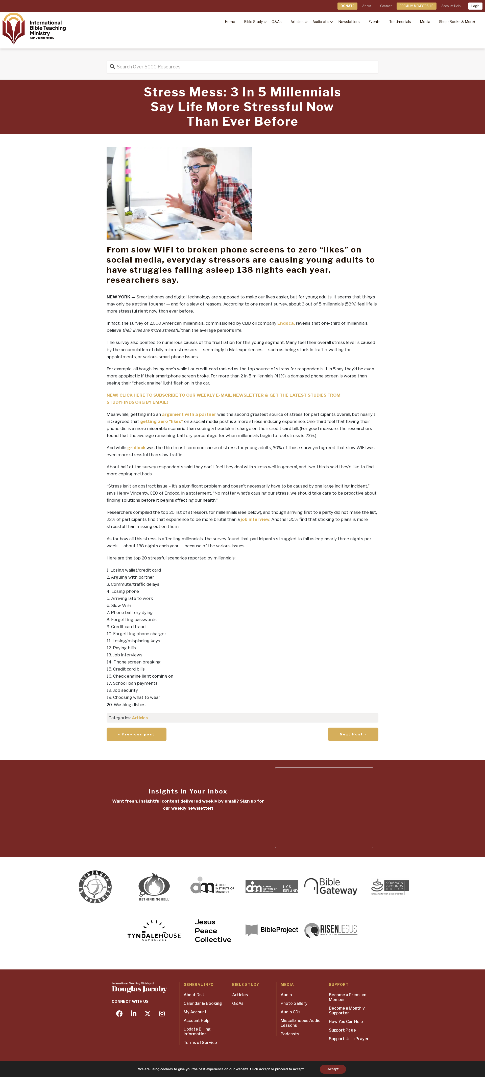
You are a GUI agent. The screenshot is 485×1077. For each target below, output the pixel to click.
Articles (140, 717)
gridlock (136, 447)
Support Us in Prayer (349, 1038)
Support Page (342, 1030)
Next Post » (353, 734)
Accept (332, 1069)
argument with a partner (189, 414)
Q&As (238, 1003)
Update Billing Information (197, 1031)
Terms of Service (200, 1042)
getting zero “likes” (161, 421)
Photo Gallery (294, 1003)
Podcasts (290, 1034)
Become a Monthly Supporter (347, 1010)
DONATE (347, 6)
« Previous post (136, 734)
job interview (255, 519)
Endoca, (286, 323)
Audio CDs (291, 1012)
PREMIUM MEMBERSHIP (416, 6)
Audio (286, 994)
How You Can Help (346, 1021)
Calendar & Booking (203, 1003)
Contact (386, 6)
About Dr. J (194, 994)
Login (475, 6)
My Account (195, 1012)
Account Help (450, 6)
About (366, 6)
